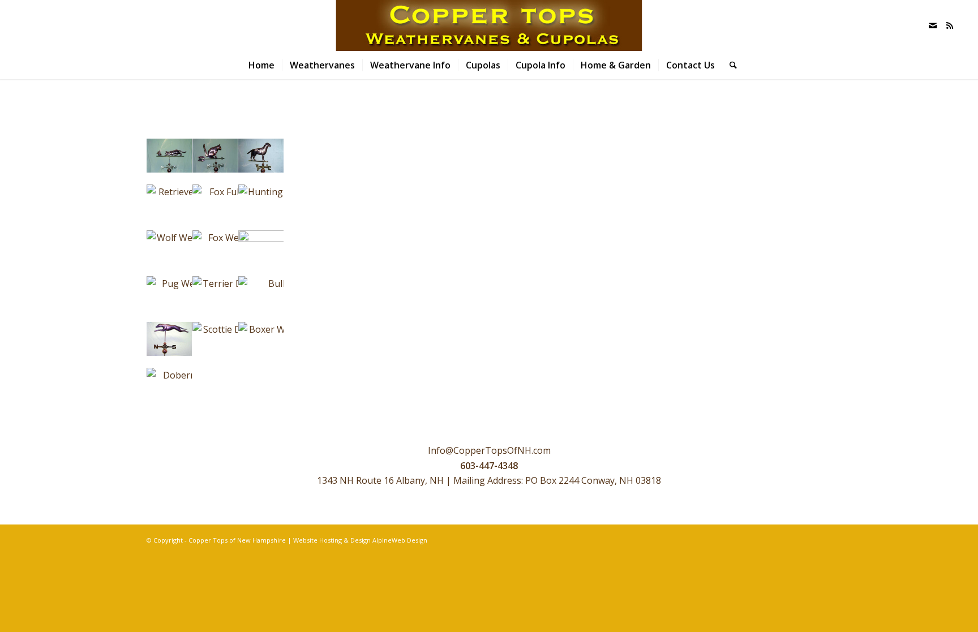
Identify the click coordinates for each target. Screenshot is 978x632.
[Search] (729, 65)
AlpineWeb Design (399, 540)
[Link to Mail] (932, 25)
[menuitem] (261, 65)
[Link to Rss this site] (949, 25)
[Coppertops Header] (489, 25)
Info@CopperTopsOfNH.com (489, 450)
